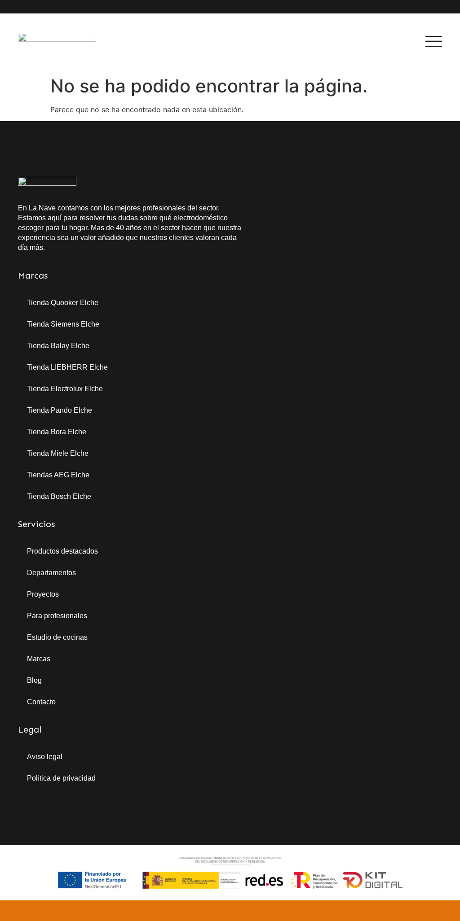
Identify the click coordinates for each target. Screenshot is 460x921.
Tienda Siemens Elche (63, 324)
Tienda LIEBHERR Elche (67, 367)
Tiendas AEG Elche (58, 475)
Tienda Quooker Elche (62, 302)
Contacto (41, 702)
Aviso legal (44, 756)
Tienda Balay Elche (58, 345)
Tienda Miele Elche (57, 453)
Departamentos (51, 572)
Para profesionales (57, 616)
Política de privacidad (61, 778)
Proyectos (43, 594)
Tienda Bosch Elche (59, 496)
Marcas (38, 659)
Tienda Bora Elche (56, 432)
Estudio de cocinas (57, 637)
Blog (34, 680)
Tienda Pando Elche (59, 410)
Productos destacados (62, 551)
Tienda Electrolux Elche (65, 389)
